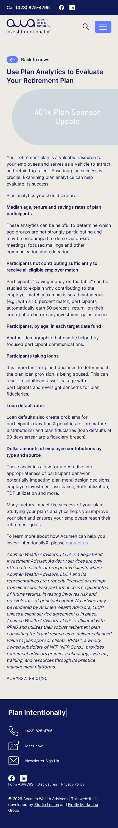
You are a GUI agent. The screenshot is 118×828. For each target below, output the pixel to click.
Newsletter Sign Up (42, 761)
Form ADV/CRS (20, 784)
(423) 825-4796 (38, 731)
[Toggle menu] (103, 27)
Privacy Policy (72, 784)
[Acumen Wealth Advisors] (28, 26)
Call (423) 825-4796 (28, 7)
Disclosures (47, 784)
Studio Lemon (46, 804)
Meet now (34, 746)
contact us (77, 542)
